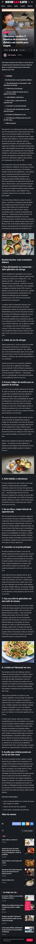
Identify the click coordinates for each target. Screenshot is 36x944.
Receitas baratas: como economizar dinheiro (18, 80)
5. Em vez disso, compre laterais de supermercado (15, 101)
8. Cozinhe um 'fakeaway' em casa (16, 114)
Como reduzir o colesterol (9, 840)
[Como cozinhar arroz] (29, 882)
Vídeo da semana (11, 123)
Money (6, 32)
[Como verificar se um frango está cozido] (29, 863)
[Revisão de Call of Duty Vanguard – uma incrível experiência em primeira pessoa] (29, 872)
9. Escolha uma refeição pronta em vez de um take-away (17, 119)
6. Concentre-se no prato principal (16, 106)
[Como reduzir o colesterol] (29, 842)
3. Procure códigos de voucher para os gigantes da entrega (16, 93)
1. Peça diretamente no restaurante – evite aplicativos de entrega (17, 84)
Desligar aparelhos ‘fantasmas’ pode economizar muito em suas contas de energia (12, 918)
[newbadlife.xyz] (16, 2)
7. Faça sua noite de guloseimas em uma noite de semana (16, 110)
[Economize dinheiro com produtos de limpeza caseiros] (29, 898)
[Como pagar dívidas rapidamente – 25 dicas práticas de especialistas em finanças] (29, 929)
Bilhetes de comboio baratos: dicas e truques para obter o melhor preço (13, 907)
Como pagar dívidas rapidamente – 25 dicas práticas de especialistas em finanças (12, 930)
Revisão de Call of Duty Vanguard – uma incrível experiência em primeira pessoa (12, 871)
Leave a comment (28, 830)
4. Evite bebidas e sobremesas (14, 97)
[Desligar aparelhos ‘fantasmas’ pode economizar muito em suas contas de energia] (29, 918)
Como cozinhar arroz (8, 880)
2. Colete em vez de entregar (14, 88)
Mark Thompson (12, 55)
